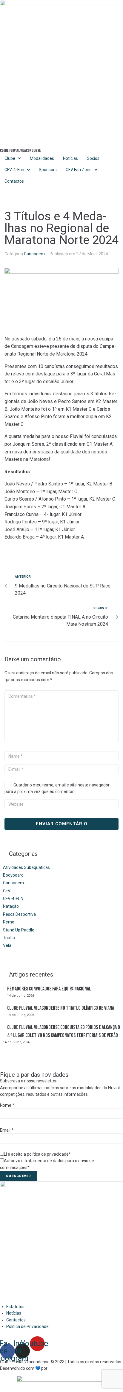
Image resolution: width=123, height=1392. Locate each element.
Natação (11, 906)
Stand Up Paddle (18, 930)
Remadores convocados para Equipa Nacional (49, 989)
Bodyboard (13, 875)
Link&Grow (58, 1368)
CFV (6, 890)
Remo (8, 922)
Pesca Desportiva (19, 914)
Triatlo (9, 937)
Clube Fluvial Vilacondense (20, 150)
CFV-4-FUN (13, 898)
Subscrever (18, 1176)
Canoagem (34, 253)
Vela (7, 945)
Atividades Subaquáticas (26, 867)
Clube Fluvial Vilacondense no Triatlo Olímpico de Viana (60, 1008)
